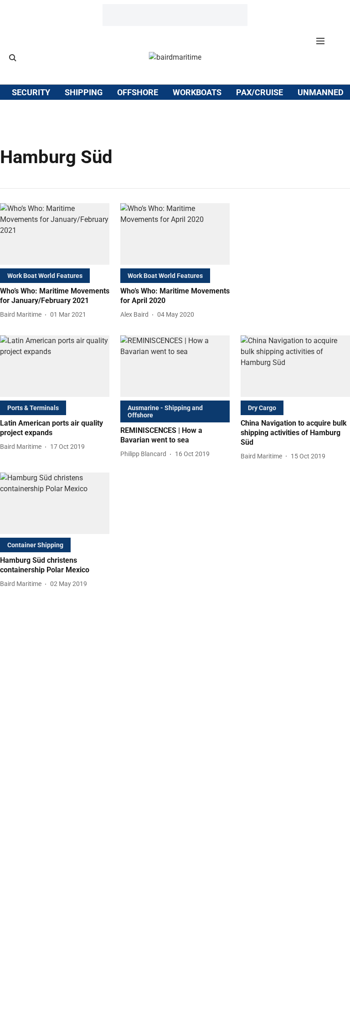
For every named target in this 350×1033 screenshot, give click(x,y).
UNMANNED (321, 92)
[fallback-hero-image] (54, 234)
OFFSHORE (137, 92)
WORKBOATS (197, 92)
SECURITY (31, 92)
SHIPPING (84, 92)
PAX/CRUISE (259, 92)
